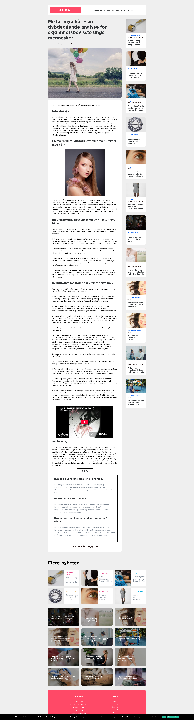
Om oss (107, 10)
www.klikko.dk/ (80, 714)
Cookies (115, 10)
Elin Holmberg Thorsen (135, 37)
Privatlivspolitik (173, 717)
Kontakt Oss (127, 10)
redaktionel (117, 44)
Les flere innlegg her (85, 546)
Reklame (98, 10)
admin (129, 70)
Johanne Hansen (69, 44)
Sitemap (115, 713)
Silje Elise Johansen (134, 102)
